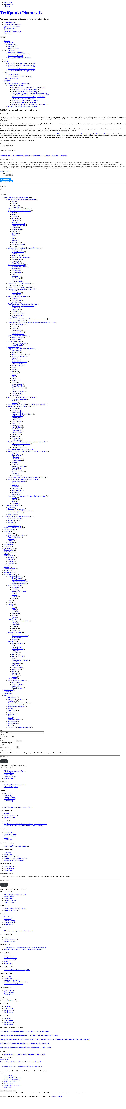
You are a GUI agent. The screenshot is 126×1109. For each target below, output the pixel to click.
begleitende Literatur (14, 518)
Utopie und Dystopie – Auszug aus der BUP (25, 100)
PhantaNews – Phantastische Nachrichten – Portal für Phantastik (24, 1054)
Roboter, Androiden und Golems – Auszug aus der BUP (28, 97)
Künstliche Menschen (18, 466)
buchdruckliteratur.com (11, 815)
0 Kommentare (5, 171)
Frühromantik (16, 486)
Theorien (15, 596)
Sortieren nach (4, 743)
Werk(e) (6, 695)
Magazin (6, 567)
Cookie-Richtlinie (56, 1096)
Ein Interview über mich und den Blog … (20, 76)
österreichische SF (17, 649)
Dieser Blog (60, 134)
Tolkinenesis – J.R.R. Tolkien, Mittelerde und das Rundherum (26, 477)
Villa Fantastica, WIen (11, 787)
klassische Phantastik (14, 632)
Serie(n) (14, 317)
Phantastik (15, 205)
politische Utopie (17, 490)
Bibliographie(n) (9, 548)
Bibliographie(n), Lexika (15, 705)
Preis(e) (10, 559)
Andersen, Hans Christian (20, 399)
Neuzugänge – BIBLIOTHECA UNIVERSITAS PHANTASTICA (26, 404)
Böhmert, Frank (9, 773)
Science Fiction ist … (14, 48)
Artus (13, 212)
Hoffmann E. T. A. (17, 416)
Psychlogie (15, 231)
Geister (14, 326)
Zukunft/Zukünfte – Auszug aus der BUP (24, 102)
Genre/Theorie (16, 460)
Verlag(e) (15, 240)
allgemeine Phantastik (15, 576)
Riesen (14, 615)
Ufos (13, 239)
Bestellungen (8, 2)
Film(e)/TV (11, 539)
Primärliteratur (8, 572)
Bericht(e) (7, 546)
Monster (14, 498)
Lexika (6, 565)
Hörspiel (14, 462)
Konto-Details (8, 4)
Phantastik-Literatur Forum (12, 32)
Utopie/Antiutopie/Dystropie (17, 680)
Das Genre (15, 652)
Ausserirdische (16, 647)
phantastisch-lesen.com (11, 856)
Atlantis (14, 214)
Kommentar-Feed (9, 1010)
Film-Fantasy (16, 309)
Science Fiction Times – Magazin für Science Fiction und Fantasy (23, 826)
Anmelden (7, 1006)
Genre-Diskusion (17, 445)
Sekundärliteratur (9, 574)
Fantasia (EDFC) (17, 300)
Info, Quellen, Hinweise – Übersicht (19, 57)
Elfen (13, 608)
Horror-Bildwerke (17, 337)
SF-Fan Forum (8, 30)
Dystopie (14, 485)
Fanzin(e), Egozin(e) (14, 537)
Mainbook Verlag (9, 797)
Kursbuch (15, 371)
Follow (14, 367)
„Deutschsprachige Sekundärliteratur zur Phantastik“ (95, 134)
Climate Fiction (16, 455)
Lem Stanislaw (16, 272)
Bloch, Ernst (15, 682)
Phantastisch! (16, 380)
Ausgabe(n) (7, 531)
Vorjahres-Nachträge (14, 526)
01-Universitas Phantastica (12, 505)
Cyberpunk (15, 457)
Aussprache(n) (8, 544)
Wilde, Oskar (16, 440)
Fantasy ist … (12, 46)
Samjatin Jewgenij (17, 688)
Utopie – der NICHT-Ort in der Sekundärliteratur (23, 479)
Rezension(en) (12, 721)
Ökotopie (15, 483)
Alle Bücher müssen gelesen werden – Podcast (18, 807)
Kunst (9, 716)
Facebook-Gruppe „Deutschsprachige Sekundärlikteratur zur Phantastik (20, 1061)
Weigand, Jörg (16, 438)
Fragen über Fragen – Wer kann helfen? (20, 511)
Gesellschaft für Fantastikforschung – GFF (17, 846)
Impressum (7, 80)
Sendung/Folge (12, 723)
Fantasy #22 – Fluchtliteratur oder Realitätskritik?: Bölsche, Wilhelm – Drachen (33, 156)
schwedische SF (17, 667)
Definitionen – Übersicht (15, 52)
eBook (6, 554)
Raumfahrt (15, 233)
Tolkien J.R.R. (16, 434)
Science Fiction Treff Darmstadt (13, 860)
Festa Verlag (8, 795)
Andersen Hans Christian (19, 267)
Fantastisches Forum (18, 365)
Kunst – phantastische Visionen (17, 336)
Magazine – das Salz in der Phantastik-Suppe (22, 349)
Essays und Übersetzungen (16, 509)
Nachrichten (12, 524)
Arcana (14, 358)
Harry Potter (16, 294)
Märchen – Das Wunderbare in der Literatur (21, 397)
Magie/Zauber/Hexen (19, 226)
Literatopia (7, 852)
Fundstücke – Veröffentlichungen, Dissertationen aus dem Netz (27, 319)
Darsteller (15, 308)
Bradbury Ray (16, 268)
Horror (14, 203)
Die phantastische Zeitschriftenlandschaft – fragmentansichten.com (25, 824)
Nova (13, 377)
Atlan (13, 453)
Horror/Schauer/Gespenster (20, 257)
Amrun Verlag (8, 793)
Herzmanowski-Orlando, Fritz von (22, 414)
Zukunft (14, 598)
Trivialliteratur (12, 678)
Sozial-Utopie (16, 492)
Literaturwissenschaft (18, 224)
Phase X (14, 382)
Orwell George (16, 259)
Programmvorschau (14, 719)
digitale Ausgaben (9, 552)
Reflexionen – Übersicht (15, 56)
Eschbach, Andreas (10, 776)
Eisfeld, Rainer (16, 410)
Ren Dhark (15, 665)
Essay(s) (10, 708)
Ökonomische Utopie (18, 481)
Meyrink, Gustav (17, 427)
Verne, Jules (15, 436)
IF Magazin (15, 369)
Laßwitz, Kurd (16, 419)
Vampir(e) (15, 500)
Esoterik (14, 216)
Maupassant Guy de (18, 332)
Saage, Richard (16, 686)
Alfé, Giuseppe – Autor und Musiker (15, 771)
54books (6, 813)
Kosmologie (15, 218)
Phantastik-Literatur (10, 834)
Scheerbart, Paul (17, 431)
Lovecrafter (15, 373)
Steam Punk (15, 675)
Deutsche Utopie (17, 684)
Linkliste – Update (13, 347)
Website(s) (11, 563)
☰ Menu (3, 37)
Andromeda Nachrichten (19, 354)
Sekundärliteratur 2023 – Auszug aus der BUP (21, 69)
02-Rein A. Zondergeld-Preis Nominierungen (18, 516)
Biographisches (9, 550)
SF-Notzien (15, 302)
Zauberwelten (16, 393)
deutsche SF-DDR (17, 656)
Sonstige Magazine (18, 391)
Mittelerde (15, 611)
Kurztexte (11, 522)
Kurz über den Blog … (14, 74)
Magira (14, 375)
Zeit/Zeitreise (16, 475)
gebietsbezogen (17, 255)
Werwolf (14, 501)
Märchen (10, 634)
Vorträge (6, 692)
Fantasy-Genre (16, 293)
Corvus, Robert (8, 775)
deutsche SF (15, 654)
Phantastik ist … (9, 43)
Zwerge (14, 617)
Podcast (10, 718)
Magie (14, 593)
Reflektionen (12, 514)
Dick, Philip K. (16, 408)
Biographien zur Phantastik (16, 265)
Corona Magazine (17, 363)
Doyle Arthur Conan (18, 252)
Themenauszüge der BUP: (16, 85)
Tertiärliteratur (8, 690)
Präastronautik (16, 229)
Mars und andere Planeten (20, 660)
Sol (13, 390)
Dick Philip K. (16, 250)
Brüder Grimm (16, 401)
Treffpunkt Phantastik (21, 12)
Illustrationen (16, 339)
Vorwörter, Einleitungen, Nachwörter (19, 727)
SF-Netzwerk (8, 839)
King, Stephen (16, 418)
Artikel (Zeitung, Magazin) (16, 699)
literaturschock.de (9, 817)
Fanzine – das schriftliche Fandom (18, 296)
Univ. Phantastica (9, 50)
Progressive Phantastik (19, 583)
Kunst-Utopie (16, 488)
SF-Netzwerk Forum (10, 28)
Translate (14, 1001)
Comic (10, 600)
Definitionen (12, 507)
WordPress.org (8, 1012)
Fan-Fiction (15, 298)
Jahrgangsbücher (13, 520)
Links (5, 59)
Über (5, 72)
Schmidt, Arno (16, 432)
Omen (14, 378)
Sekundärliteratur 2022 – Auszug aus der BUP (21, 71)
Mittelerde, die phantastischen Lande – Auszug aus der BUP (30, 95)
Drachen (14, 606)
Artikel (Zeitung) (9, 529)
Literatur (14, 222)
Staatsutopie (16, 494)
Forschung (15, 403)
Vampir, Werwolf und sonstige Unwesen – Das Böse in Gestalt (27, 496)
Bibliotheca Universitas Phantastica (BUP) (17, 84)
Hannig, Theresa (9, 778)
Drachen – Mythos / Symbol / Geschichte (20, 287)
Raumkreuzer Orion (18, 472)
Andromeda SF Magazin (19, 356)
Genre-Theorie (16, 578)
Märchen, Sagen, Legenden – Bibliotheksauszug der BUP (29, 93)
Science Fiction (16, 207)
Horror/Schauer (13, 619)
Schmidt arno (16, 280)
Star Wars (15, 673)
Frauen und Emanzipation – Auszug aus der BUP (26, 89)
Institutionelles (8, 555)
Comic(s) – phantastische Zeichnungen (20, 283)
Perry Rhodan (16, 470)
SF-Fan (6, 838)
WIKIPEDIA (7, 33)
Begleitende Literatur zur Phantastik (19, 211)
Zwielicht (15, 395)
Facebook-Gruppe (9, 22)
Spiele (10, 725)
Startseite (7, 41)
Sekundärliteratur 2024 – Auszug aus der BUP (22, 67)
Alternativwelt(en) (17, 643)
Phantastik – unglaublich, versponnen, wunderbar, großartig (26, 442)
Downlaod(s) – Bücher (18, 321)
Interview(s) (11, 714)
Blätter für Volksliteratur (19, 362)
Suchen (2, 744)
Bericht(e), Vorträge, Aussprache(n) (19, 703)
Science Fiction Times (18, 388)
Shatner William (17, 281)
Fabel (9, 602)
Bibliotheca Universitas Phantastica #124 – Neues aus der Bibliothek (24, 1043)
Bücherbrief (15, 360)
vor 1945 (14, 677)
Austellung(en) (12, 701)
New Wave (15, 662)
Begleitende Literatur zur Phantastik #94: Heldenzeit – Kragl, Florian (25, 1047)
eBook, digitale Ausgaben (16, 535)
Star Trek (14, 473)
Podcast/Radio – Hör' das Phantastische (20, 449)
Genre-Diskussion (17, 315)
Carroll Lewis (16, 291)
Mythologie (15, 227)
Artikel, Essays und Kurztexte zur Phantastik (21, 199)
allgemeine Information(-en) (13, 528)
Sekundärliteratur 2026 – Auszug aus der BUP (22, 63)
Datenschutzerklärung (11, 78)
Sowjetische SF (16, 669)
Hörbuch (10, 712)
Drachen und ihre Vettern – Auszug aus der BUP (26, 91)
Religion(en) (15, 235)
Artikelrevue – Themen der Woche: (19, 209)
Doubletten (7, 82)
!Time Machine (16, 350)
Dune (13, 658)
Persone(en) (11, 557)
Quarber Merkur (17, 384)
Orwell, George (16, 429)
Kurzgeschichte (16, 468)
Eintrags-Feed (8, 1008)
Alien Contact (16, 352)
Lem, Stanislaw (16, 421)
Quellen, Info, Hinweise (15, 513)
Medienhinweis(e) (9, 569)
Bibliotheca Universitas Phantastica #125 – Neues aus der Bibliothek (24, 1031)
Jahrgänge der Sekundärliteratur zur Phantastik (22, 106)
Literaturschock (8, 832)
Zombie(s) (15, 503)
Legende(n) (15, 220)
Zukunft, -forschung (18, 244)
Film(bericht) (12, 710)
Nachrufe (7, 570)
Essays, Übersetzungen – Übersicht (18, 54)
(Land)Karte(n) (12, 697)
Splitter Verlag (8, 801)
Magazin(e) (11, 542)
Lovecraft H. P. (16, 276)
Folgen (4, 761)
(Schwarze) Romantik (18, 324)
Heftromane (16, 464)
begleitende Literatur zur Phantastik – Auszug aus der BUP (30, 104)
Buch (9, 533)
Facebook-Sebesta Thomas (12, 24)
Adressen (7, 6)
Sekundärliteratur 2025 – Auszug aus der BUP (21, 65)
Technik (14, 237)
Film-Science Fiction (18, 313)
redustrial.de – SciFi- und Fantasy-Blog (16, 858)
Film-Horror (15, 311)
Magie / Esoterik (17, 345)
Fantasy (14, 201)
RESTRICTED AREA (10, 836)
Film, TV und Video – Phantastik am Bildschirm (22, 304)
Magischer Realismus (18, 580)
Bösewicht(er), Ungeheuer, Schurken (23, 306)
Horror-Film (15, 328)
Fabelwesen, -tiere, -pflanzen (21, 444)
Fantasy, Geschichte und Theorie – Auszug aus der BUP (28, 87)
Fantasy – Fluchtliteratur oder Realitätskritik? (22, 289)
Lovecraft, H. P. (16, 330)
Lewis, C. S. (15, 274)
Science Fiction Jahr (18, 386)
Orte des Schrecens (18, 334)
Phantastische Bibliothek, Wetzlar (14, 785)
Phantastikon (8, 854)
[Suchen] (17, 747)
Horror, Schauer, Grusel (19, 343)
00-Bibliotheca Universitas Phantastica (16, 198)
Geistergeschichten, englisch (21, 621)
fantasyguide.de (9, 868)
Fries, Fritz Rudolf (17, 412)
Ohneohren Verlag (10, 799)
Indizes (6, 61)
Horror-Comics (16, 285)
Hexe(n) (14, 623)
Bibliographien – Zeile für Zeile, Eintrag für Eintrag (23, 248)
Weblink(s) (7, 693)
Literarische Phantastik (19, 447)
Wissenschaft (16, 242)
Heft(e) (10, 541)
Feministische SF (17, 459)
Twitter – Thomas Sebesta (12, 26)
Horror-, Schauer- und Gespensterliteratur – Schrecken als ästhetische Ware (31, 322)
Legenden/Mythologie (19, 591)
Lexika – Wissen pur (14, 341)
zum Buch (15, 246)
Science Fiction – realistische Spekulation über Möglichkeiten (27, 451)
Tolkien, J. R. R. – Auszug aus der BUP (23, 98)
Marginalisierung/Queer (19, 582)
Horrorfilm (15, 624)
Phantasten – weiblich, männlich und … (20, 406)
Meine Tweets (4, 1059)
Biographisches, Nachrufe (16, 706)
